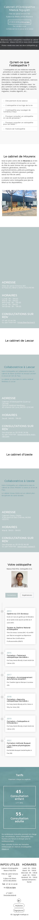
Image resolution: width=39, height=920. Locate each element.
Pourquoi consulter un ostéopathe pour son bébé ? (18, 123)
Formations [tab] (11, 595)
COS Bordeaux (22, 614)
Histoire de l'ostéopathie (15, 129)
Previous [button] (4, 203)
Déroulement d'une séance (16, 101)
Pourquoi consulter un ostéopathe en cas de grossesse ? (18, 117)
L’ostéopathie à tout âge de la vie (19, 105)
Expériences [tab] (27, 595)
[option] (19, 203)
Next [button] (35, 203)
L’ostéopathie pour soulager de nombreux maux (17, 111)
